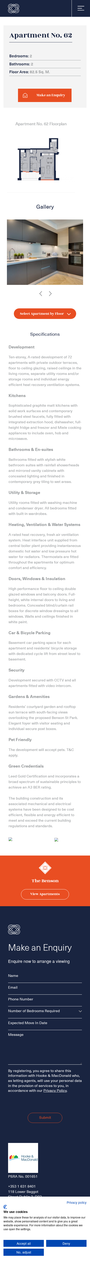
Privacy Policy (55, 1090)
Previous (40, 293)
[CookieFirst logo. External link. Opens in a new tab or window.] (5, 1207)
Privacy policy (77, 1202)
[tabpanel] (45, 252)
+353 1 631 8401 (22, 1186)
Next (50, 293)
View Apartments (45, 894)
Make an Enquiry (50, 95)
